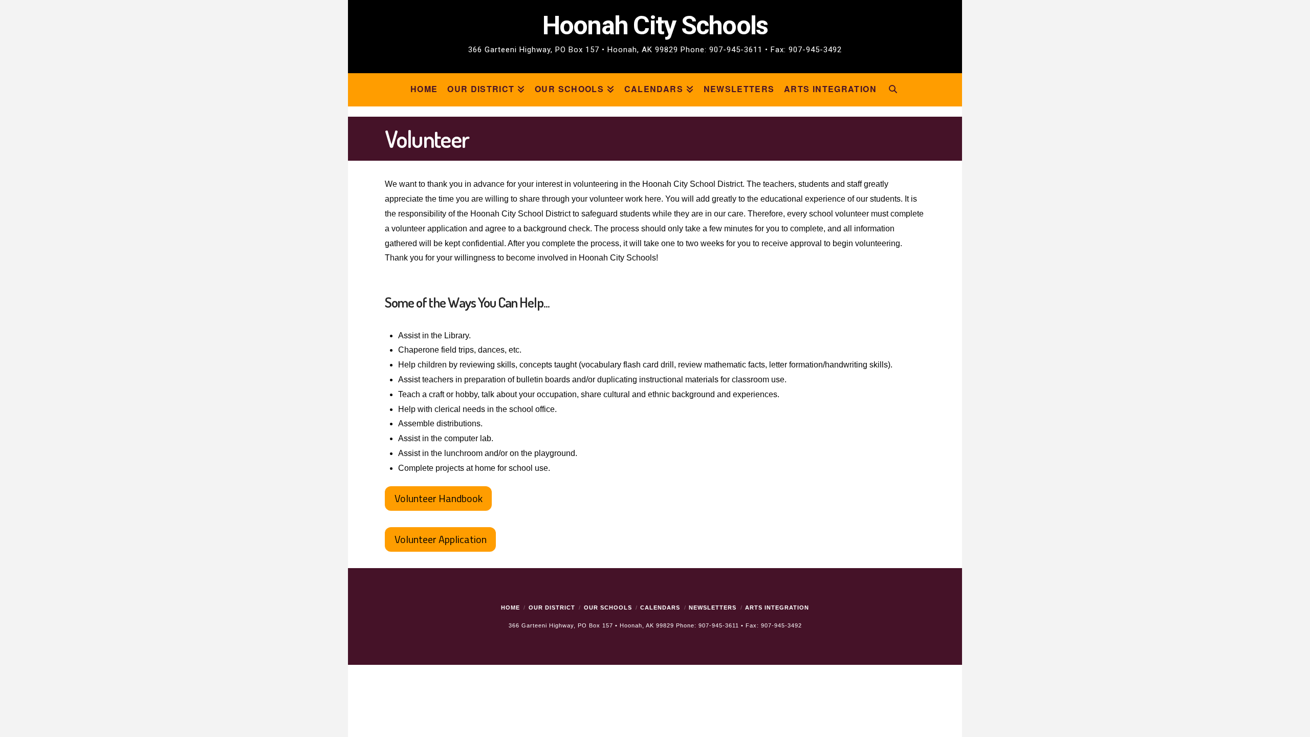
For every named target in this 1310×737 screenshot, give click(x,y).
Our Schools (608, 607)
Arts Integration (777, 607)
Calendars (660, 607)
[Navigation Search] (893, 89)
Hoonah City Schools (655, 33)
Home (510, 607)
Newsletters (712, 607)
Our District (552, 607)
